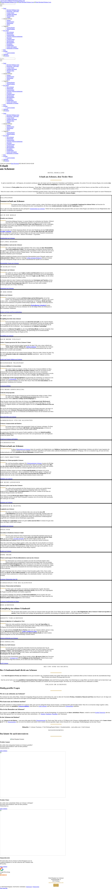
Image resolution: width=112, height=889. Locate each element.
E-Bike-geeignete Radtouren (34, 258)
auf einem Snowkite (18, 538)
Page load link (3, 888)
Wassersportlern (12, 722)
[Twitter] (56, 885)
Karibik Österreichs (100, 712)
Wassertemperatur (40, 720)
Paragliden (55, 714)
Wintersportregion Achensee (34, 463)
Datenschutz (36, 886)
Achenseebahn (13, 379)
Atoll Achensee (43, 706)
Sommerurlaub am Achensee (37, 208)
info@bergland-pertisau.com (17, 0)
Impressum (29, 886)
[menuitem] (6, 55)
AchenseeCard (14, 658)
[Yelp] (58, 885)
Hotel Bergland (15, 163)
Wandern (43, 714)
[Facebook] (54, 885)
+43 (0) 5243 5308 (5, 0)
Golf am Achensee (31, 347)
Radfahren (48, 714)
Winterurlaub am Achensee (23, 449)
